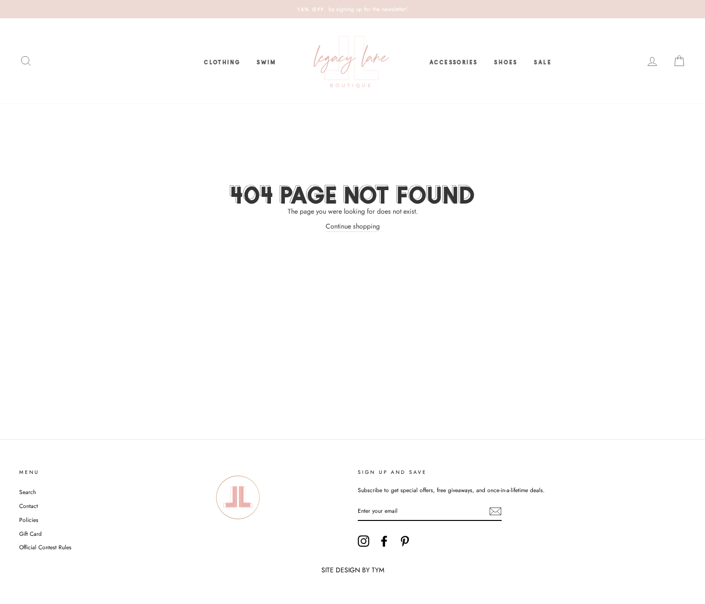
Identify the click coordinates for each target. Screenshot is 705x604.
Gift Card (30, 534)
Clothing (222, 61)
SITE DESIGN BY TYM (352, 570)
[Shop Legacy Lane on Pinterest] (405, 541)
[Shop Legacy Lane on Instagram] (363, 541)
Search (27, 492)
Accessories (453, 61)
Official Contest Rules (45, 547)
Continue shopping (353, 226)
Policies (28, 520)
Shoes (505, 61)
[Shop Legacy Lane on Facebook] (384, 541)
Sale (543, 61)
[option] (352, 9)
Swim (266, 61)
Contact (28, 506)
